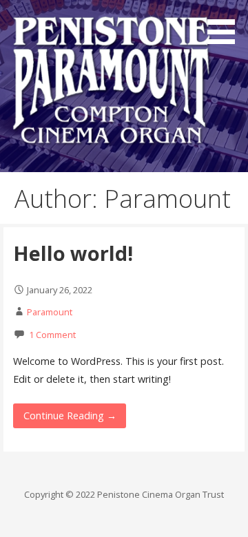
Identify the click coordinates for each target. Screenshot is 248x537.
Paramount (49, 312)
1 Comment (52, 334)
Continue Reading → (69, 415)
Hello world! (73, 253)
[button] (226, 24)
